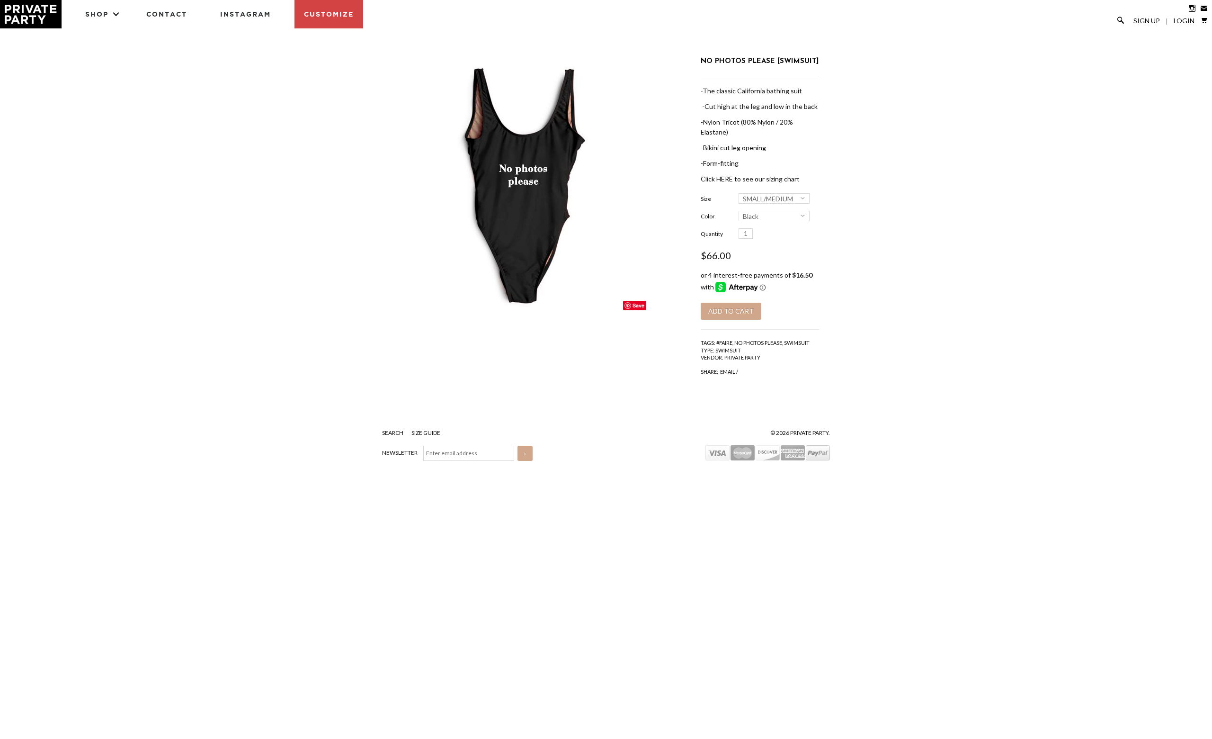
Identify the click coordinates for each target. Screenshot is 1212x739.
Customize (329, 14)
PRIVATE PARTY (742, 357)
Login (1184, 21)
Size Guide (425, 432)
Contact (166, 14)
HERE (724, 179)
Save (638, 305)
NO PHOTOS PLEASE (758, 343)
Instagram (245, 14)
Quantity (712, 233)
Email (727, 372)
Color (708, 216)
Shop (96, 14)
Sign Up (1146, 21)
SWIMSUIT (797, 343)
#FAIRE (724, 343)
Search (393, 432)
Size (706, 198)
